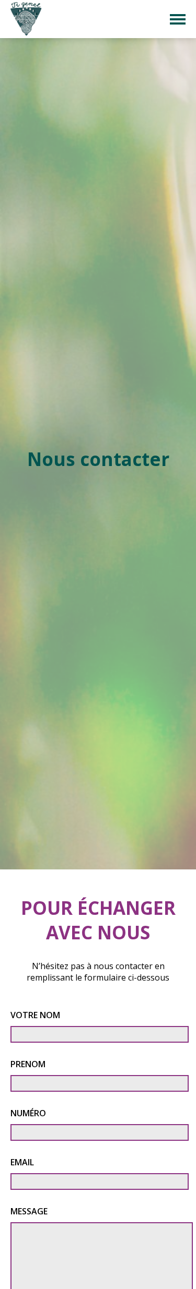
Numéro (28, 1113)
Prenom (27, 1064)
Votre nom (35, 1015)
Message (29, 1211)
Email (22, 1162)
